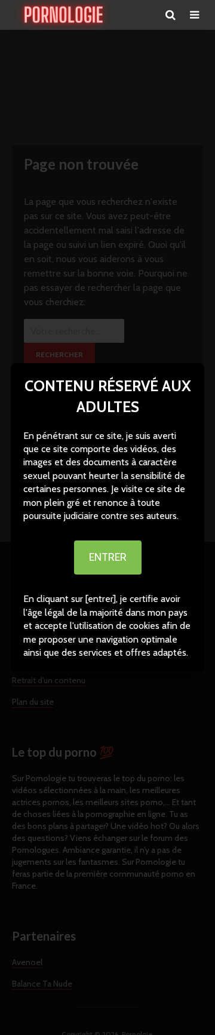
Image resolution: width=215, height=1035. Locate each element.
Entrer (108, 557)
